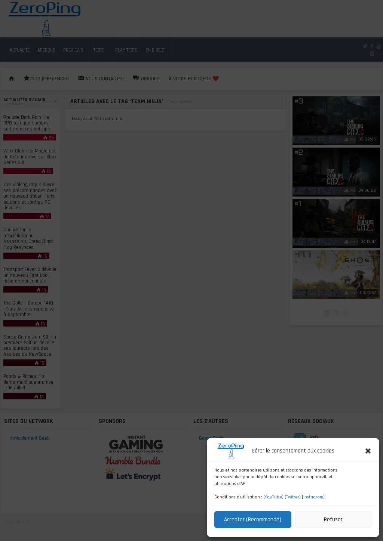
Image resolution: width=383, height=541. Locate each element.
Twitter (292, 497)
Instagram (313, 497)
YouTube (273, 497)
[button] (368, 451)
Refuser (333, 519)
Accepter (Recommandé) (252, 519)
